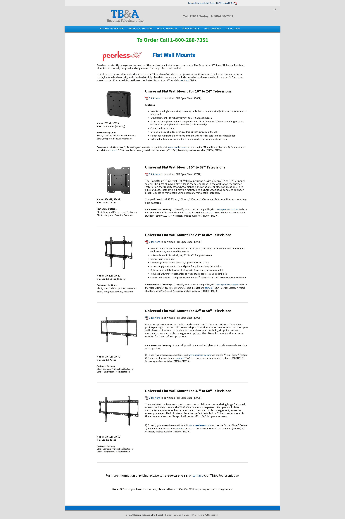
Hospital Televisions (111, 29)
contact (184, 80)
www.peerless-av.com (179, 147)
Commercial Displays (140, 29)
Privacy (168, 514)
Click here (154, 98)
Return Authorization (208, 514)
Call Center (210, 3)
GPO (219, 3)
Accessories (232, 29)
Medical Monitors (166, 29)
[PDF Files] (235, 3)
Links (225, 3)
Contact (200, 3)
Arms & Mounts (212, 29)
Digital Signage (190, 29)
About (192, 3)
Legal (160, 514)
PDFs (231, 3)
